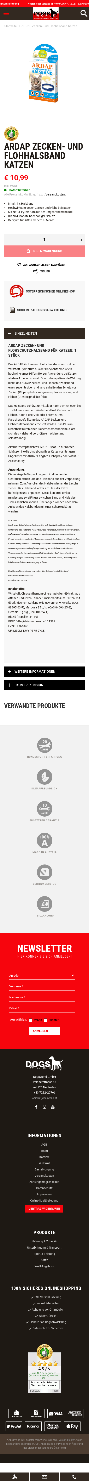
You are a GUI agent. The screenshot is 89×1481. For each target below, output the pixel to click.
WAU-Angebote (44, 1266)
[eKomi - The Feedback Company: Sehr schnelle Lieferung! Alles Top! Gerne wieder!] (44, 1369)
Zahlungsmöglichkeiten (44, 1182)
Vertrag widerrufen (44, 1208)
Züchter (54, 1020)
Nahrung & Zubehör (44, 1241)
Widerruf (44, 1163)
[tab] (44, 333)
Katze (44, 1260)
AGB (44, 1144)
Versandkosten (44, 1175)
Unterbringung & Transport (44, 1247)
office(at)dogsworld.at (44, 1098)
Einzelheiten (25, 333)
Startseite (10, 26)
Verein (38, 1020)
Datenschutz (44, 1188)
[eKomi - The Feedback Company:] (11, 140)
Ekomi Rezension (28, 685)
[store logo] (46, 13)
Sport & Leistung (44, 1253)
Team (44, 1150)
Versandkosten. (56, 194)
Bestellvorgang (44, 1169)
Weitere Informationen (34, 672)
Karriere (44, 1157)
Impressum (44, 1194)
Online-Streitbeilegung (44, 1200)
